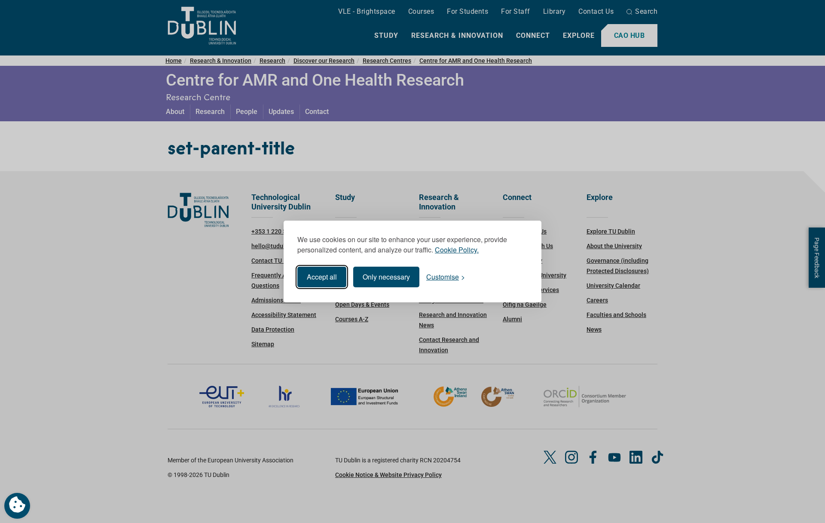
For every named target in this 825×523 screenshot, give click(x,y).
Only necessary (386, 277)
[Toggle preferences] (17, 506)
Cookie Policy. (457, 250)
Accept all (322, 277)
